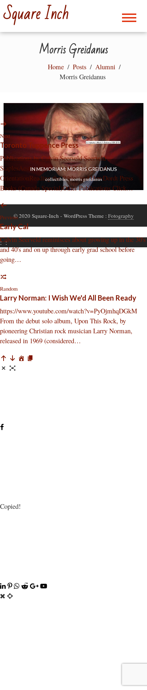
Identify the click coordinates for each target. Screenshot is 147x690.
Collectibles (56, 179)
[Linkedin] (3, 585)
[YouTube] (43, 585)
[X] (73, 575)
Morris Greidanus (86, 179)
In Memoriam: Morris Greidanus (73, 169)
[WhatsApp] (17, 585)
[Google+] (35, 585)
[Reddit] (25, 585)
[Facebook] (2, 426)
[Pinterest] (10, 585)
